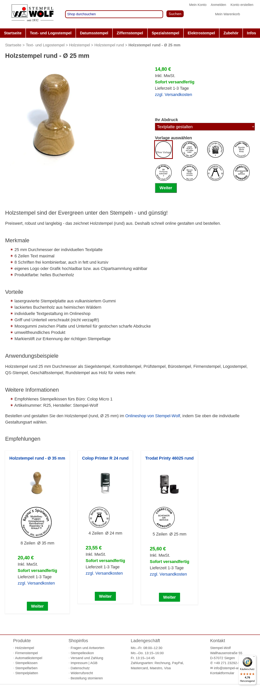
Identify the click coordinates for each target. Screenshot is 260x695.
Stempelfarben (26, 668)
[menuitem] (13, 33)
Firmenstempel (26, 653)
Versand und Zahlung (87, 658)
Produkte (22, 640)
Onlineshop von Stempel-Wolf (152, 415)
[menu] (130, 33)
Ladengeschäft (145, 640)
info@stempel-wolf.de (230, 668)
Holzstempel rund (109, 45)
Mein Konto (198, 5)
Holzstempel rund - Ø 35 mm (37, 458)
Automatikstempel (28, 658)
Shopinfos (78, 640)
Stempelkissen (26, 663)
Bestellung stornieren (87, 678)
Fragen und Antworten (87, 648)
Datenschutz (80, 668)
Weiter (166, 187)
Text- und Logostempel (45, 45)
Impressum (79, 663)
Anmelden (218, 5)
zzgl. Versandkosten (173, 94)
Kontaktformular (222, 673)
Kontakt (217, 640)
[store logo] (32, 14)
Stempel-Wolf (220, 648)
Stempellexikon (82, 653)
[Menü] (254, 657)
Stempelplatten (26, 673)
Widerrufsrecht (82, 673)
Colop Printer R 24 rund (105, 458)
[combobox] (114, 14)
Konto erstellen (241, 5)
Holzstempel (79, 45)
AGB (93, 663)
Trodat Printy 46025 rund (169, 458)
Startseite (13, 45)
